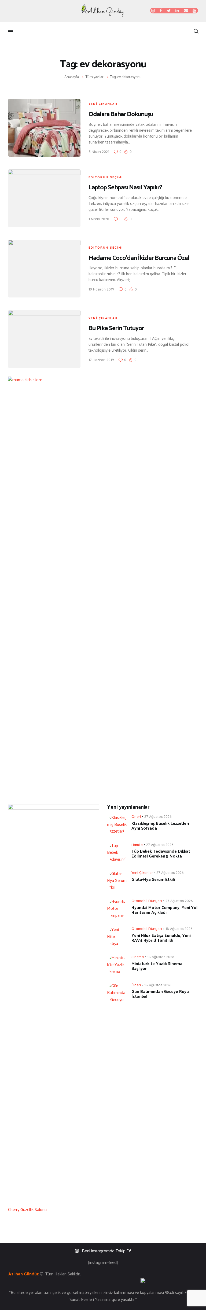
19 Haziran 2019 (101, 289)
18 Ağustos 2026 (178, 928)
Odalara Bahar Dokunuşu (121, 114)
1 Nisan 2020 (99, 219)
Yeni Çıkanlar (103, 104)
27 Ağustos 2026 (157, 816)
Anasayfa (71, 77)
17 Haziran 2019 (101, 360)
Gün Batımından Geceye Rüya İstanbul (160, 994)
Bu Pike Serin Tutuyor (116, 328)
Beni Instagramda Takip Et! (106, 1250)
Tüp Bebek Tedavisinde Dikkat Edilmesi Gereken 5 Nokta (160, 854)
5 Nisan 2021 (99, 151)
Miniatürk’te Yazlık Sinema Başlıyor (156, 966)
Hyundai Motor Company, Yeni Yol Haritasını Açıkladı (164, 910)
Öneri (136, 816)
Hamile (137, 844)
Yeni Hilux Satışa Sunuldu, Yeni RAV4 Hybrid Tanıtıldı (161, 938)
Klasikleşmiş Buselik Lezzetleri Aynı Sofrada (160, 826)
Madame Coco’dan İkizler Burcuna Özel (139, 258)
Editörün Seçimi (106, 177)
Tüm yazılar (95, 77)
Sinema (137, 957)
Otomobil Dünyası (146, 901)
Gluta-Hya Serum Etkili (153, 879)
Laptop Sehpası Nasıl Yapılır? (125, 187)
